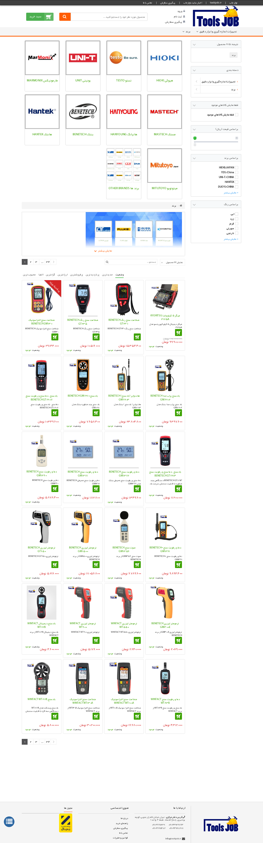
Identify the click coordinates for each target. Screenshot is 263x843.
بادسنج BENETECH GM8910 (83, 395)
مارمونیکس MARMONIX (42, 80)
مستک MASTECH (165, 134)
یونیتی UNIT (83, 80)
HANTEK (229, 182)
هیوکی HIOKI (164, 80)
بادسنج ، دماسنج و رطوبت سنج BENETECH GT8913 (165, 473)
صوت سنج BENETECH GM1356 (124, 549)
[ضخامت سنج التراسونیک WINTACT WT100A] (124, 678)
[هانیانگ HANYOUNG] (123, 111)
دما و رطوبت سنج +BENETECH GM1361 (165, 549)
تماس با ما (147, 2)
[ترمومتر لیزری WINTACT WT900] (83, 603)
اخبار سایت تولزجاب (192, 2)
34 (155, 751)
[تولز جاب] (216, 16)
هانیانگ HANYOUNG (123, 134)
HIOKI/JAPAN (226, 167)
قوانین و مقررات (120, 837)
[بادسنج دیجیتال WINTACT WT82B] (41, 603)
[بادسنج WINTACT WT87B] (41, 678)
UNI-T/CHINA (226, 177)
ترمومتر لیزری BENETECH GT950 (41, 549)
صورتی (230, 228)
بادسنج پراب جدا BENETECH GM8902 (165, 397)
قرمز (231, 223)
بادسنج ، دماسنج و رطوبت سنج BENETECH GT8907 (41, 397)
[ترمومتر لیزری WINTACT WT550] (124, 603)
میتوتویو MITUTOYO (165, 188)
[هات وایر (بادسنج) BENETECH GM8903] (124, 375)
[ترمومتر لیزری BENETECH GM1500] (83, 527)
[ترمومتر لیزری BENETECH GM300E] (165, 603)
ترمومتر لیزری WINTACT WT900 (83, 625)
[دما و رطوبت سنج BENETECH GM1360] (41, 451)
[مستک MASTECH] (164, 111)
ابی (232, 214)
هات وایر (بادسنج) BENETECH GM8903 (124, 397)
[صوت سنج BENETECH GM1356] (124, 527)
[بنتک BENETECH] (83, 111)
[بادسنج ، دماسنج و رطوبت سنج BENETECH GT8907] (41, 375)
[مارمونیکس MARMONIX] (42, 58)
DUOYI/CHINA (226, 187)
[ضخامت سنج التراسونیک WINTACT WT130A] (83, 678)
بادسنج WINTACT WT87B (41, 699)
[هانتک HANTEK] (42, 111)
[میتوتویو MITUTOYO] (164, 165)
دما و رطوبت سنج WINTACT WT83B (165, 701)
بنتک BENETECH (82, 134)
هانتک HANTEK (42, 134)
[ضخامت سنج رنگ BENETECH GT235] (83, 299)
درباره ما (124, 818)
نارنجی (230, 233)
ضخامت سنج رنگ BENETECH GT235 (82, 321)
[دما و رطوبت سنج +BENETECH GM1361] (165, 527)
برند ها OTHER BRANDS (124, 188)
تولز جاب (233, 2)
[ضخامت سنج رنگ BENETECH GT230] (124, 299)
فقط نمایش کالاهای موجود (220, 114)
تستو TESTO (124, 80)
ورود (179, 11)
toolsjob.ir (215, 2)
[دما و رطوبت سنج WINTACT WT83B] (165, 678)
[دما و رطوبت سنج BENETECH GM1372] (124, 451)
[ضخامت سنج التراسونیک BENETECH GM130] (41, 299)
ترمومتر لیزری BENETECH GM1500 (82, 549)
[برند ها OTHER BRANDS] (123, 165)
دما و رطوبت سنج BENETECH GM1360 (41, 473)
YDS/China (227, 172)
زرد (232, 219)
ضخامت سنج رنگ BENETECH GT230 (123, 321)
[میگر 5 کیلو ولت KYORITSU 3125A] (165, 297)
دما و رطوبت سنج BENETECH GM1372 (124, 473)
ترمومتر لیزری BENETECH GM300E (165, 625)
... (163, 751)
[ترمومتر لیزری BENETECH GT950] (41, 527)
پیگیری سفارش (167, 2)
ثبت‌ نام (178, 16)
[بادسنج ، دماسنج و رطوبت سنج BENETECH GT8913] (165, 451)
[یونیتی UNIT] (83, 58)
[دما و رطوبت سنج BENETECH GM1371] (83, 451)
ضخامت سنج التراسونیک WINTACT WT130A (83, 701)
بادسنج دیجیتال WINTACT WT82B (41, 625)
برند (187, 31)
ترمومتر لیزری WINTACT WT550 (124, 625)
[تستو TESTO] (123, 58)
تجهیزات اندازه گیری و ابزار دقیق (218, 31)
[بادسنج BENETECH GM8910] (83, 375)
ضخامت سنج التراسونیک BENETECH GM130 (41, 321)
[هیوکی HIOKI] (164, 58)
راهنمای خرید (122, 823)
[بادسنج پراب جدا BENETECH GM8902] (165, 375)
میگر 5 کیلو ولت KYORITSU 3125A (165, 317)
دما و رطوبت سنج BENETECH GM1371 (83, 473)
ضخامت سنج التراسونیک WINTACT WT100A (124, 701)
